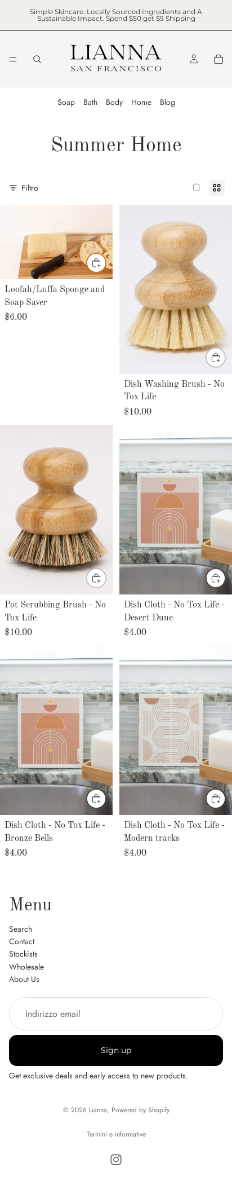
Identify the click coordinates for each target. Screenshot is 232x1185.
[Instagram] (116, 1159)
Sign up (116, 1050)
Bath (90, 102)
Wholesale (26, 966)
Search (20, 928)
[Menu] (13, 59)
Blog (167, 102)
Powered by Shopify (140, 1110)
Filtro (29, 187)
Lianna (98, 1110)
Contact (21, 941)
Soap (66, 102)
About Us (24, 979)
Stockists (23, 953)
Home (141, 102)
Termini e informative (116, 1134)
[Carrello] (218, 59)
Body (114, 102)
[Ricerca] (37, 59)
